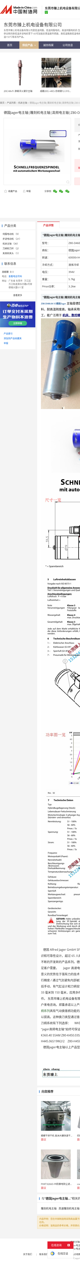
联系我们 (43, 1254)
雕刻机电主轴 (49, 1208)
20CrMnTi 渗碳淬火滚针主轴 (18, 91)
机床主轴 (22, 102)
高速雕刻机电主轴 (69, 1208)
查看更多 (17, 295)
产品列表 (11, 102)
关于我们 (27, 1254)
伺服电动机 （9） (11, 234)
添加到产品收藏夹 (13, 338)
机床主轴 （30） (11, 243)
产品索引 (8, 333)
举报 (28, 191)
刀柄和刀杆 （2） (11, 248)
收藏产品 (12, 191)
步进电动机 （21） (12, 238)
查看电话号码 (15, 276)
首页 (2, 102)
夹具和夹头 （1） (11, 253)
